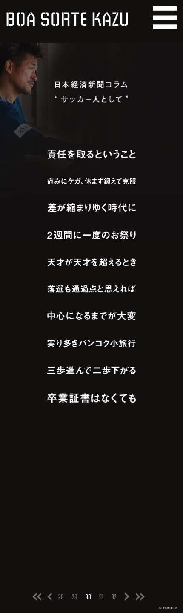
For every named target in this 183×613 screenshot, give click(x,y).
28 (61, 597)
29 (74, 597)
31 (101, 597)
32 (114, 597)
